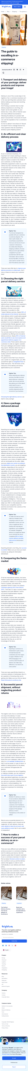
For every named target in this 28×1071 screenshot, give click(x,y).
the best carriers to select (17, 859)
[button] (6, 950)
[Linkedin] (3, 945)
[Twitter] (12, 945)
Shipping (14, 11)
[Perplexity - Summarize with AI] (20, 69)
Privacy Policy (6, 1054)
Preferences (14, 1062)
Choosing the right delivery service (11, 397)
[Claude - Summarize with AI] (17, 69)
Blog (8, 11)
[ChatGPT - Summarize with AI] (14, 69)
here (18, 3)
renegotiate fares (18, 361)
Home (2, 11)
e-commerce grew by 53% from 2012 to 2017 (13, 587)
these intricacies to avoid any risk (11, 680)
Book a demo (17, 6)
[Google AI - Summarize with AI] (3, 72)
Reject (14, 1067)
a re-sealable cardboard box (14, 761)
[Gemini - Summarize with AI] (23, 69)
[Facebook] (6, 945)
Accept (14, 1058)
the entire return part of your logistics (12, 775)
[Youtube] (15, 945)
